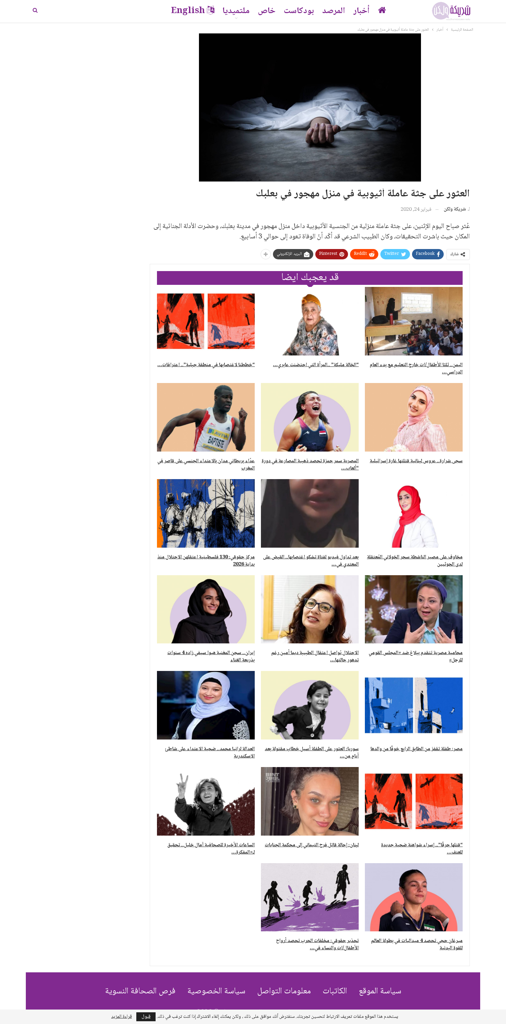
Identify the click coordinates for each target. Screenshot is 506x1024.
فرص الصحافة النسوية (140, 991)
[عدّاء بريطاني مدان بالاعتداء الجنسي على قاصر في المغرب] (206, 417)
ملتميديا (236, 11)
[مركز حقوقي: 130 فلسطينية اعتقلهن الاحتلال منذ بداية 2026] (206, 513)
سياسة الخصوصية (216, 991)
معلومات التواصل (284, 991)
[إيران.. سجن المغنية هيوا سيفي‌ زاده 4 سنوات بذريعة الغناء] (206, 609)
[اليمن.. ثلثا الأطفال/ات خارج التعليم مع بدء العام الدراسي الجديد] (414, 321)
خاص (266, 11)
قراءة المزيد (121, 1016)
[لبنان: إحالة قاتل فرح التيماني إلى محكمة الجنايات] (310, 801)
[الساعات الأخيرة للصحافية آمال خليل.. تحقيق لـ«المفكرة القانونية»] (206, 801)
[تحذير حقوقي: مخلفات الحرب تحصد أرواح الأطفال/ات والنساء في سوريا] (310, 897)
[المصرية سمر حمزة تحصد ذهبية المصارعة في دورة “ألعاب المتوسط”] (310, 417)
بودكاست (299, 11)
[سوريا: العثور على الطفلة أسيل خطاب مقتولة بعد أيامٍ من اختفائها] (310, 705)
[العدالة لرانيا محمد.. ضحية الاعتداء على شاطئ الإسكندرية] (206, 705)
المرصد (333, 11)
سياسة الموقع (380, 991)
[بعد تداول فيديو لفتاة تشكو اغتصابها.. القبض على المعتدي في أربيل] (310, 513)
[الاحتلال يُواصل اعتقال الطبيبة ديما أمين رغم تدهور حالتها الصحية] (310, 609)
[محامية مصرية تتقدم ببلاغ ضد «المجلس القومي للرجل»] (414, 609)
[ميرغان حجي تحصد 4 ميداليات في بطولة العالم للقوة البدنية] (414, 897)
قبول (145, 1017)
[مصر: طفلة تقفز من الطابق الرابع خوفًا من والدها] (414, 705)
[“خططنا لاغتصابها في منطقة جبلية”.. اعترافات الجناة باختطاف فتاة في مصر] (206, 321)
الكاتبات (335, 991)
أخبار (362, 11)
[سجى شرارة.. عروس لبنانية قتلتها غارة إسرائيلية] (414, 417)
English (188, 11)
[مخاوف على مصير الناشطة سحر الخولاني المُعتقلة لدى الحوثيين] (414, 513)
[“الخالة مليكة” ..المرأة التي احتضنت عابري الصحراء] (310, 321)
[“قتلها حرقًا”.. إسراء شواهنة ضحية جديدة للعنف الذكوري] (414, 801)
